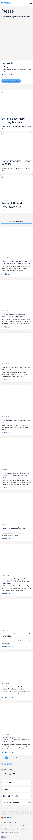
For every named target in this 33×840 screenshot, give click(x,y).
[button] (31, 3)
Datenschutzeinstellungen (9, 832)
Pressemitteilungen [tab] (16, 221)
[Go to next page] (30, 757)
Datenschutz (15, 826)
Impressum (5, 826)
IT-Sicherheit (25, 826)
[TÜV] (4, 837)
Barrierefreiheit (22, 829)
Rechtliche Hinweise (8, 829)
